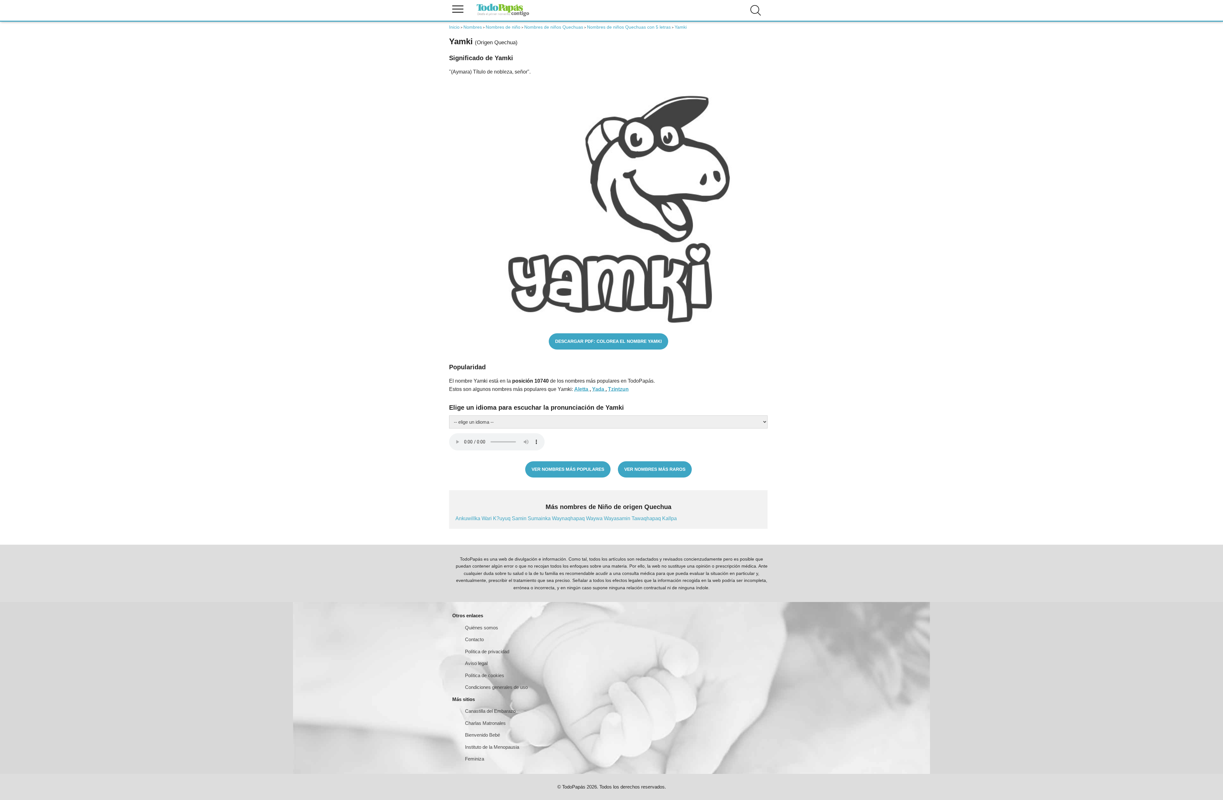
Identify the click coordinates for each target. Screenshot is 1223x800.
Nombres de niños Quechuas (553, 27)
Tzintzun (618, 389)
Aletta (582, 389)
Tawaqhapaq (647, 518)
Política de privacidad (487, 651)
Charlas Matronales (485, 723)
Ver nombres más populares (568, 469)
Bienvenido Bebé (482, 735)
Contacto (474, 639)
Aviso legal (476, 663)
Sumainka (540, 518)
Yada (598, 389)
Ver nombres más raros (654, 469)
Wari (487, 518)
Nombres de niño (503, 27)
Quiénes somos (481, 627)
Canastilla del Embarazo (490, 711)
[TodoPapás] (503, 15)
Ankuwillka (468, 518)
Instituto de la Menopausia (492, 747)
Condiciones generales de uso (496, 687)
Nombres (472, 27)
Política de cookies (484, 675)
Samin (520, 518)
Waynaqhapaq (569, 518)
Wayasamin (618, 518)
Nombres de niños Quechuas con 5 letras (629, 27)
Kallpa (669, 518)
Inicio (454, 27)
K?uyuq (502, 518)
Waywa (595, 518)
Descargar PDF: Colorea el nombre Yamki (608, 341)
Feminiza (474, 758)
